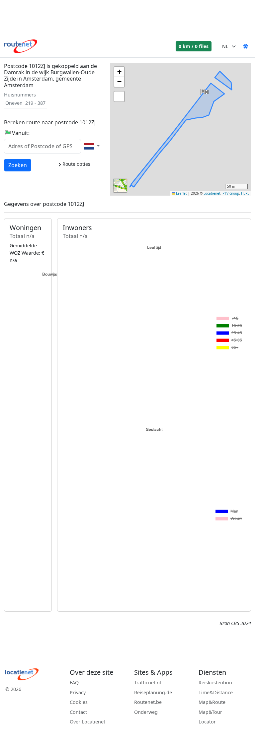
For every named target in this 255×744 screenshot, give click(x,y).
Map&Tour (210, 712)
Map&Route (212, 702)
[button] (204, 90)
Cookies (79, 702)
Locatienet (212, 193)
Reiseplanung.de (153, 692)
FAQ (74, 682)
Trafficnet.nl (147, 682)
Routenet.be (148, 702)
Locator (207, 721)
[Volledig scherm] (119, 96)
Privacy (78, 692)
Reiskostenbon (215, 682)
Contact (78, 712)
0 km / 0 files (194, 46)
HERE (245, 193)
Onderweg (146, 712)
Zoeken (17, 165)
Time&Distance (216, 692)
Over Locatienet (87, 721)
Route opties (75, 164)
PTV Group (230, 193)
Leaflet (181, 193)
